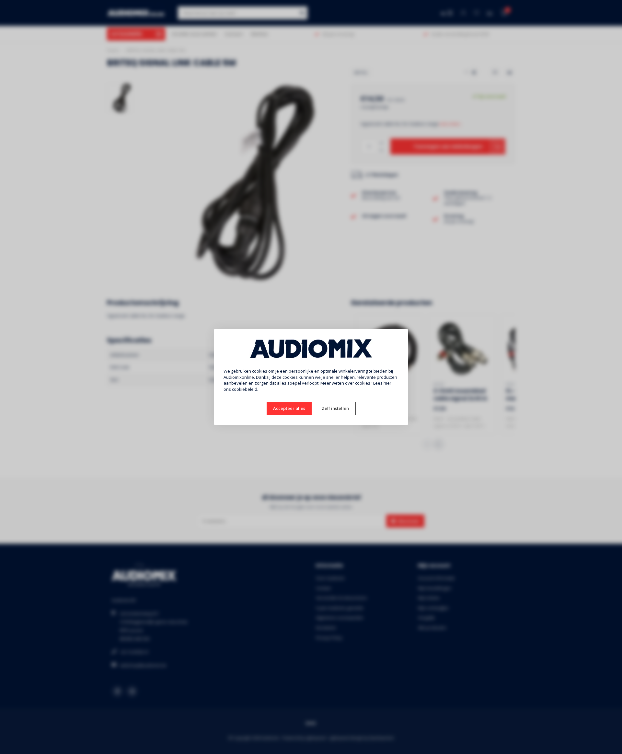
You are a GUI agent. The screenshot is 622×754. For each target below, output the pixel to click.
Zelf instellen (335, 408)
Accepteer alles (289, 408)
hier (387, 383)
